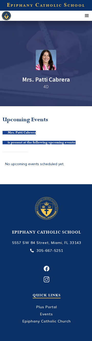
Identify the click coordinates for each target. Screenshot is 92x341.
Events (46, 314)
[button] (87, 16)
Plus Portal (46, 307)
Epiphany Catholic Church (46, 321)
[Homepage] (12, 15)
